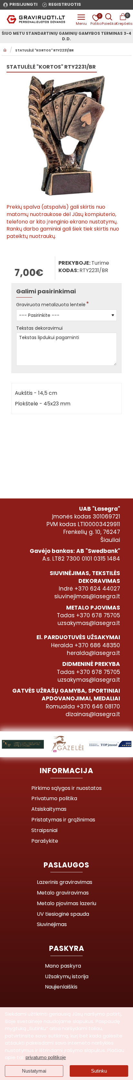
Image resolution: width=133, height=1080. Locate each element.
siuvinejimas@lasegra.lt (87, 596)
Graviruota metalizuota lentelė (51, 305)
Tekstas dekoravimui (39, 328)
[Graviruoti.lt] (81, 19)
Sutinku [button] (99, 1071)
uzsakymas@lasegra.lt (88, 623)
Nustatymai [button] (34, 1071)
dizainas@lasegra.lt (93, 714)
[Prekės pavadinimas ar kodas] (109, 19)
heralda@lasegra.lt (93, 653)
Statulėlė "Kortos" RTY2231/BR (44, 50)
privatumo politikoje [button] (46, 1057)
